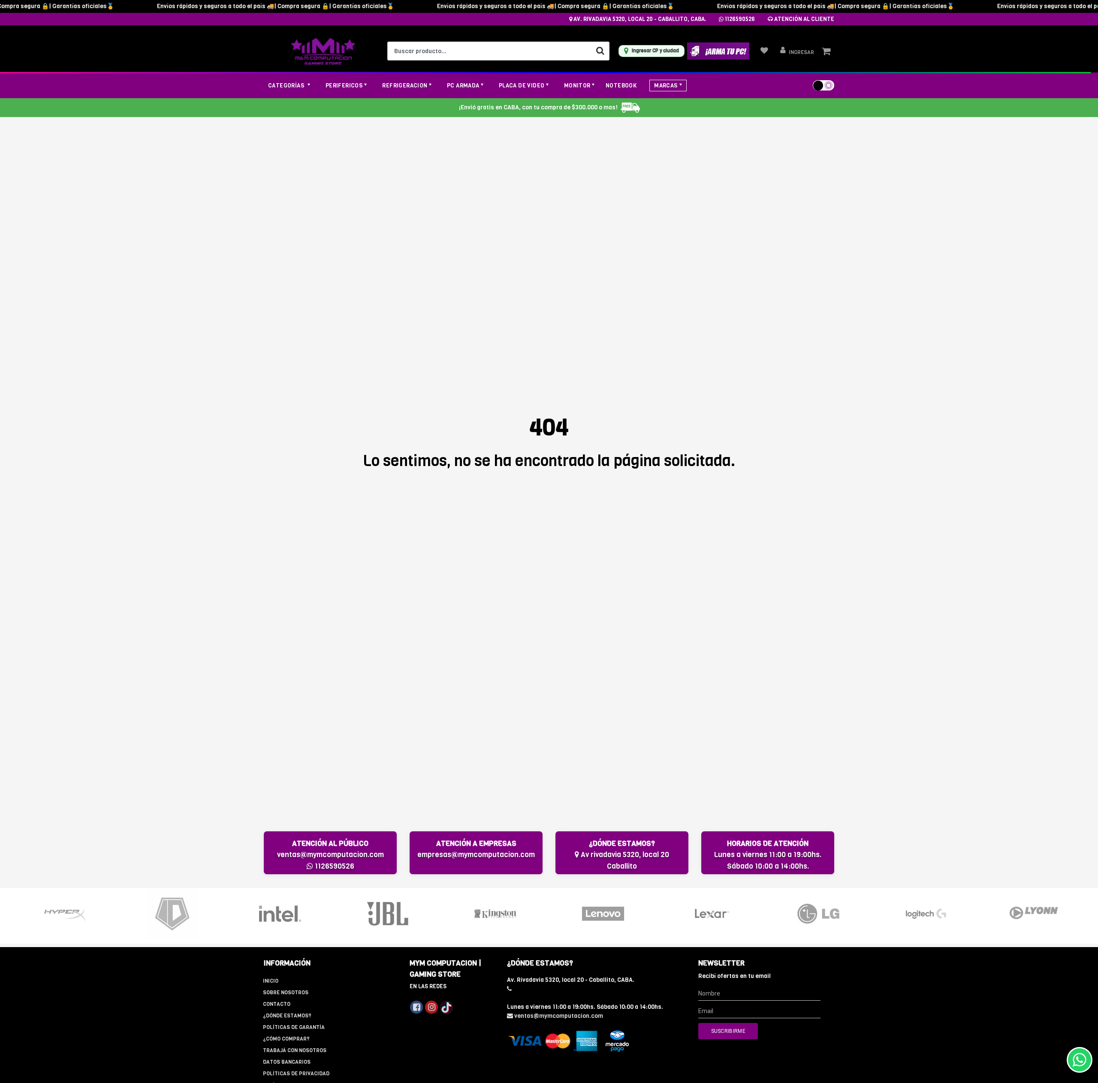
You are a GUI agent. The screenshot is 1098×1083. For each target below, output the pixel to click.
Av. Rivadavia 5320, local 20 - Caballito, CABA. (639, 19)
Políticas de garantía (294, 1027)
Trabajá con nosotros (294, 1050)
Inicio (270, 981)
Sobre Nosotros (285, 992)
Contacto (276, 1004)
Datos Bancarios (287, 1062)
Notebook (621, 85)
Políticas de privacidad (296, 1073)
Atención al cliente (803, 19)
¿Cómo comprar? (286, 1038)
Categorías (287, 85)
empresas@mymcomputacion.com (476, 855)
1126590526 (739, 19)
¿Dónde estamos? (287, 1015)
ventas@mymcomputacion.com (330, 855)
